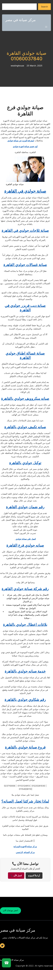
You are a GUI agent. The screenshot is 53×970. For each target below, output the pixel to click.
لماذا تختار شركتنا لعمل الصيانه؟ (25, 801)
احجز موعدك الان (10, 910)
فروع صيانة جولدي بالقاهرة (25, 747)
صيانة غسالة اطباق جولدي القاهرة (25, 355)
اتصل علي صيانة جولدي (25, 539)
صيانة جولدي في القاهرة (25, 190)
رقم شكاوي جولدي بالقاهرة (25, 699)
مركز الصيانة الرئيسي (25, 852)
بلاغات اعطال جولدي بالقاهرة (25, 624)
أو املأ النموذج (34, 875)
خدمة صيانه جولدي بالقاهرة (25, 671)
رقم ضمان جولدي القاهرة (25, 507)
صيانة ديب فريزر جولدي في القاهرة (25, 307)
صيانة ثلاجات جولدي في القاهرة (25, 230)
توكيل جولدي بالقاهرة (25, 463)
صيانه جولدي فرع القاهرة (25, 545)
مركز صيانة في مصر (20, 20)
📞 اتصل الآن (16, 875)
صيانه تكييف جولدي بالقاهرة (25, 427)
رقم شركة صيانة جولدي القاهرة (25, 588)
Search (44, 6)
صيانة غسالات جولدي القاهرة (25, 264)
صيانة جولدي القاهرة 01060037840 (26, 55)
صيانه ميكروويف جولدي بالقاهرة (25, 398)
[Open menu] (46, 26)
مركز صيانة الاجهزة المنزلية (25, 846)
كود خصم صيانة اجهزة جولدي (25, 146)
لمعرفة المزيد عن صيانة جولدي (20, 140)
